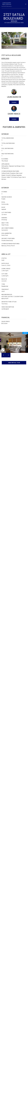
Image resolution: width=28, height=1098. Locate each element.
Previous (3, 355)
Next (8, 355)
